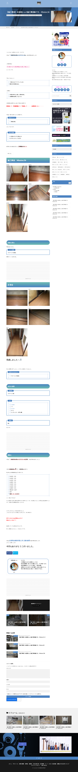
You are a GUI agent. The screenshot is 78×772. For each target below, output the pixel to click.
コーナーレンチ (61, 157)
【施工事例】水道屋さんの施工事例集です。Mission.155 (61, 205)
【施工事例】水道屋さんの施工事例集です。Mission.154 (61, 209)
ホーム (10, 763)
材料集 (26, 763)
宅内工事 (33, 15)
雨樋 (68, 174)
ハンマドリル (56, 159)
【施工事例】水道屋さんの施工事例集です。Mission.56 (29, 27)
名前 (7, 679)
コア (66, 162)
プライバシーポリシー (35, 765)
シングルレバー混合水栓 (58, 169)
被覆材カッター (56, 174)
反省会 (54, 189)
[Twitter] (15, 552)
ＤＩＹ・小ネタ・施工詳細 (50, 763)
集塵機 (63, 174)
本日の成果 (57, 190)
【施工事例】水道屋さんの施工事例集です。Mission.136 (32, 653)
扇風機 (55, 162)
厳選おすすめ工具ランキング (63, 763)
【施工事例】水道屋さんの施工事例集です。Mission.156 (61, 201)
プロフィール (15, 763)
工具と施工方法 (36, 763)
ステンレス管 (66, 169)
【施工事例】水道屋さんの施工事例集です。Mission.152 (61, 217)
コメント (8, 668)
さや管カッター (64, 159)
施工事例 (25, 15)
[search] (70, 96)
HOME (8, 27)
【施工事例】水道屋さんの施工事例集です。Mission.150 (63, 728)
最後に (56, 191)
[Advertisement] (28, 40)
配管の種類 (21, 763)
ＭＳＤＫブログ (42, 767)
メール (8, 684)
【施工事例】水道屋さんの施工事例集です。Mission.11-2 (32, 637)
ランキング (56, 164)
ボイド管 (61, 162)
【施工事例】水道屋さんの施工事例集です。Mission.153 (61, 213)
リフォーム (22, 15)
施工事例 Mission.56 (57, 186)
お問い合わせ (44, 765)
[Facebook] (9, 552)
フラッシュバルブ (64, 164)
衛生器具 (16, 635)
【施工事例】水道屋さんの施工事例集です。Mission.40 (31, 645)
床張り (36, 15)
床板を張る (57, 187)
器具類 (30, 763)
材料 (29, 15)
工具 (30, 15)
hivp (55, 157)
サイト (7, 689)
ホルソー (55, 176)
